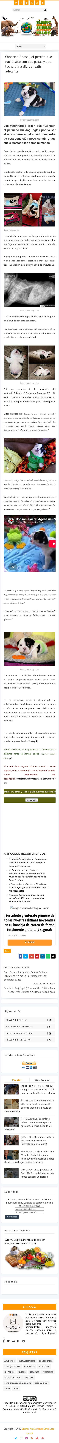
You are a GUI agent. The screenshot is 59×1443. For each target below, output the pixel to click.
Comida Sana (45, 1361)
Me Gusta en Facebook (19, 1026)
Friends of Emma (23, 393)
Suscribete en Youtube (19, 1033)
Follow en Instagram (18, 1040)
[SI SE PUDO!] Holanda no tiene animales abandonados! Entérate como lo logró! (38, 1140)
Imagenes (34, 1372)
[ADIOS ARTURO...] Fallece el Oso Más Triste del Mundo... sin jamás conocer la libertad (37, 1173)
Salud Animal (41, 1383)
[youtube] (37, 2)
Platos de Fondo (12, 1377)
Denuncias (29, 1366)
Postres (29, 1377)
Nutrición (48, 1372)
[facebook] (21, 2)
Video (7, 1388)
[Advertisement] (27, 826)
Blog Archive (42, 1079)
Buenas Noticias (27, 1361)
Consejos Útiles (12, 1366)
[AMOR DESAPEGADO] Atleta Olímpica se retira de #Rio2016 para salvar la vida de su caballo (38, 1089)
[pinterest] (43, 2)
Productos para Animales (17, 1383)
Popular (17, 1079)
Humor (22, 1372)
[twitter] (16, 2)
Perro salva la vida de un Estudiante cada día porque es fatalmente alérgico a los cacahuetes (29, 887)
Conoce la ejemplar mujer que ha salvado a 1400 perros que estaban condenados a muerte (27, 898)
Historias (9, 1372)
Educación (44, 1366)
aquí (34, 741)
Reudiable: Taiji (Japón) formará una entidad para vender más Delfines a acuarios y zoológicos (28, 862)
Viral (16, 1388)
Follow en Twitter (16, 1020)
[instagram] (26, 2)
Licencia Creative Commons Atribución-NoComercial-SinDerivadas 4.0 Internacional (29, 1409)
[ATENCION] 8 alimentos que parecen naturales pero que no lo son (24, 1241)
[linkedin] (13, 1341)
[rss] (32, 2)
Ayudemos (9, 1361)
